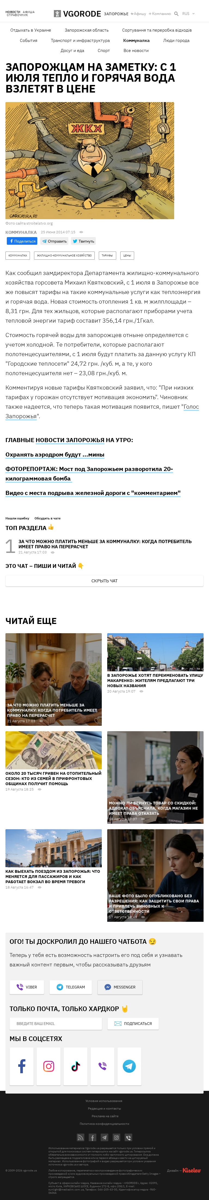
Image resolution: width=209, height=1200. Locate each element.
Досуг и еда (72, 50)
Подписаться (138, 1023)
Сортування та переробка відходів (157, 30)
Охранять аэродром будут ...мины (54, 454)
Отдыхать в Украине (30, 30)
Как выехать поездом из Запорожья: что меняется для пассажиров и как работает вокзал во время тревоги (52, 876)
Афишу (140, 14)
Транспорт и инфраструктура (80, 40)
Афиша (29, 12)
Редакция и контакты (104, 1108)
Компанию (161, 14)
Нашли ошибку (17, 518)
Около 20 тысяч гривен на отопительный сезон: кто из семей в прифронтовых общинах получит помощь (53, 778)
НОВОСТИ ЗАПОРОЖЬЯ (70, 440)
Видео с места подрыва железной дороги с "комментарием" (93, 493)
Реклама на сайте (105, 1116)
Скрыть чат (104, 580)
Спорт (104, 50)
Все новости (136, 50)
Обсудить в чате (48, 518)
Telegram (75, 987)
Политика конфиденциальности (104, 1124)
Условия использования (103, 1101)
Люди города (176, 40)
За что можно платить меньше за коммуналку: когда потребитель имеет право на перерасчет (105, 544)
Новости (12, 12)
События (28, 40)
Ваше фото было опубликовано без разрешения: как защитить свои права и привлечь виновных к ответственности (154, 903)
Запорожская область (87, 30)
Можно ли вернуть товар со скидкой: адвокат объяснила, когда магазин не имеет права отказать (153, 808)
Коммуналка (136, 40)
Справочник (17, 15)
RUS (185, 14)
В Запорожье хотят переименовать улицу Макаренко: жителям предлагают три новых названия (155, 680)
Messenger (125, 987)
